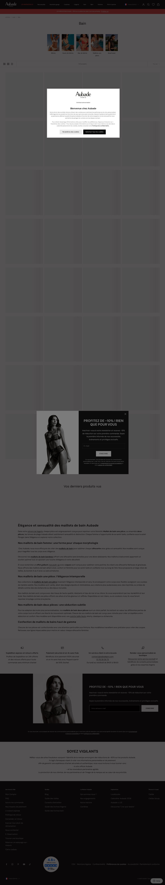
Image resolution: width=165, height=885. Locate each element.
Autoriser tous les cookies (95, 132)
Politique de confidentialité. (100, 126)
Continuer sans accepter (83, 102)
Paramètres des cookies (71, 132)
